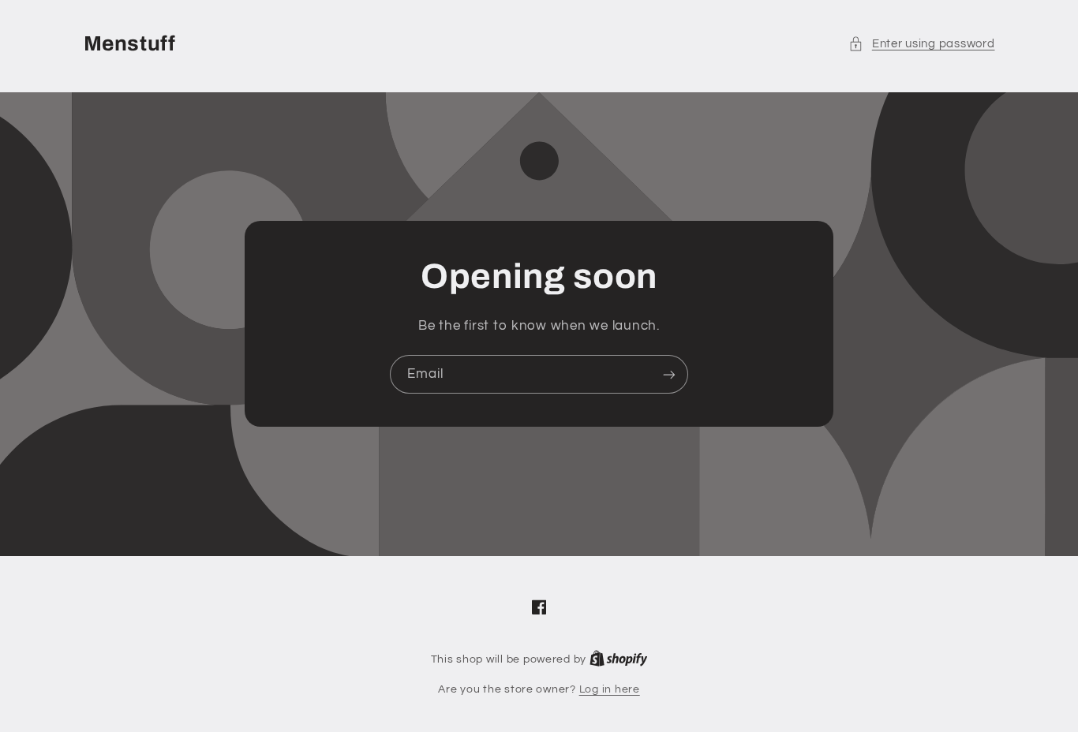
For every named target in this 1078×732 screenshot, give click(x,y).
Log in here (609, 689)
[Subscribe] (669, 374)
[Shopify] (619, 659)
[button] (921, 44)
